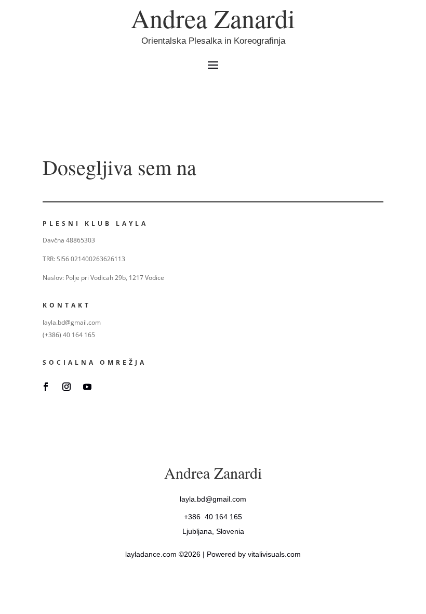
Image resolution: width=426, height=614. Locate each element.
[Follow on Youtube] (87, 386)
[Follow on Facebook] (45, 386)
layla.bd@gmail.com (213, 499)
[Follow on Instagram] (66, 386)
